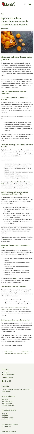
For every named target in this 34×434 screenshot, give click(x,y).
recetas (15, 278)
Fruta (2, 14)
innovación (5, 239)
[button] (30, 4)
